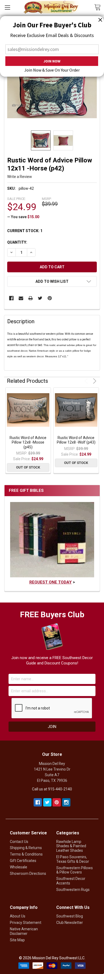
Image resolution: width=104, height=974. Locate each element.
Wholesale (18, 867)
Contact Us (19, 841)
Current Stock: (24, 231)
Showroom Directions (28, 873)
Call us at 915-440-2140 (52, 789)
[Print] (30, 298)
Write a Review (19, 176)
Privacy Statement (25, 922)
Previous (87, 381)
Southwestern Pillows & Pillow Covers (74, 870)
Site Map (17, 940)
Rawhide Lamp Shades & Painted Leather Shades (71, 846)
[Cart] (99, 6)
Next (93, 381)
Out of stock (28, 467)
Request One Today (50, 582)
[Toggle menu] (7, 7)
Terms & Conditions (26, 854)
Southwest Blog (69, 916)
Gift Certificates (23, 860)
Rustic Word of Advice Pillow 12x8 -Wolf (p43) (76, 440)
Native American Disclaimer (24, 931)
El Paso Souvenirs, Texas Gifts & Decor (72, 859)
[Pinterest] (50, 298)
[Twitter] (40, 298)
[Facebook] (11, 298)
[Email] (21, 298)
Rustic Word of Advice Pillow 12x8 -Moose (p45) (28, 442)
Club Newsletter (69, 922)
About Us (17, 916)
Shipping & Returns (26, 848)
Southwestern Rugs (73, 889)
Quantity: (17, 242)
